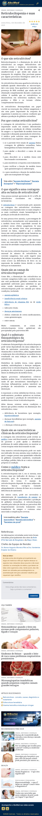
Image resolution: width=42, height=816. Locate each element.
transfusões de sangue (28, 497)
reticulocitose (9, 205)
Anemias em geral (12, 522)
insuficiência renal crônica (15, 299)
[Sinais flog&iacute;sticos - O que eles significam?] (7, 772)
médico (4, 439)
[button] (37, 3)
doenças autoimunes (13, 311)
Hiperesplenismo (23, 184)
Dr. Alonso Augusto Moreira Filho (14, 547)
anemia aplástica (11, 295)
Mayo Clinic (32, 540)
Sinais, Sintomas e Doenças (12, 10)
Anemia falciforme (22, 181)
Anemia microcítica (24, 520)
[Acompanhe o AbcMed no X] (7, 808)
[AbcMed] (18, 3)
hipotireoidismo (11, 416)
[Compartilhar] (39, 10)
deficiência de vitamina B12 (16, 302)
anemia (32, 143)
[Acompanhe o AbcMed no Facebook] (3, 808)
